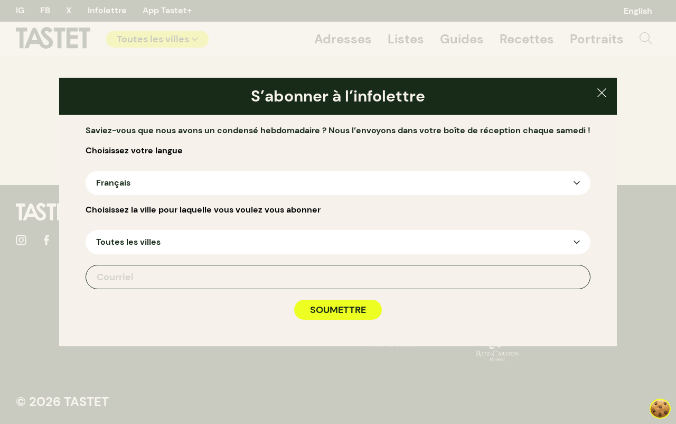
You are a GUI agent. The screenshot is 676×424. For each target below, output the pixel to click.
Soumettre (338, 309)
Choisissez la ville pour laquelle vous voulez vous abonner (203, 210)
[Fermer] (601, 94)
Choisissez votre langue (134, 150)
